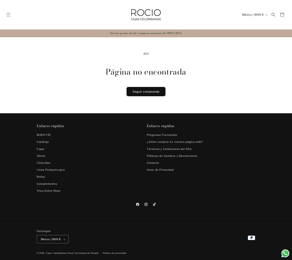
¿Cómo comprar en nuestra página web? (175, 142)
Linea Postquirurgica (51, 169)
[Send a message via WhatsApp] (285, 253)
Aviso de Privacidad (160, 169)
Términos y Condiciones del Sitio (169, 148)
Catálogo (43, 142)
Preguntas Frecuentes (162, 134)
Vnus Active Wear (49, 190)
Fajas (40, 148)
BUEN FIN (44, 134)
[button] (8, 14)
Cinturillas (43, 162)
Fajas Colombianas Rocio (60, 253)
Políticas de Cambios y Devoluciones (172, 155)
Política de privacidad (114, 253)
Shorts (41, 155)
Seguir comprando (146, 91)
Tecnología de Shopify (86, 253)
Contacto (153, 162)
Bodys (41, 176)
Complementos (47, 183)
